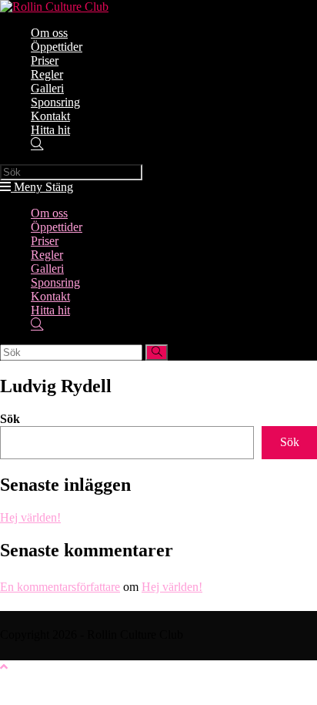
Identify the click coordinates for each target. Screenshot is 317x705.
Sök (10, 418)
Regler (47, 254)
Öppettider (56, 226)
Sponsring (55, 282)
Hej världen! (30, 517)
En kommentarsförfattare (60, 586)
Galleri (47, 268)
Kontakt (50, 296)
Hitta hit (50, 310)
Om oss (49, 213)
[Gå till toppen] (4, 666)
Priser (44, 240)
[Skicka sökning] (156, 352)
